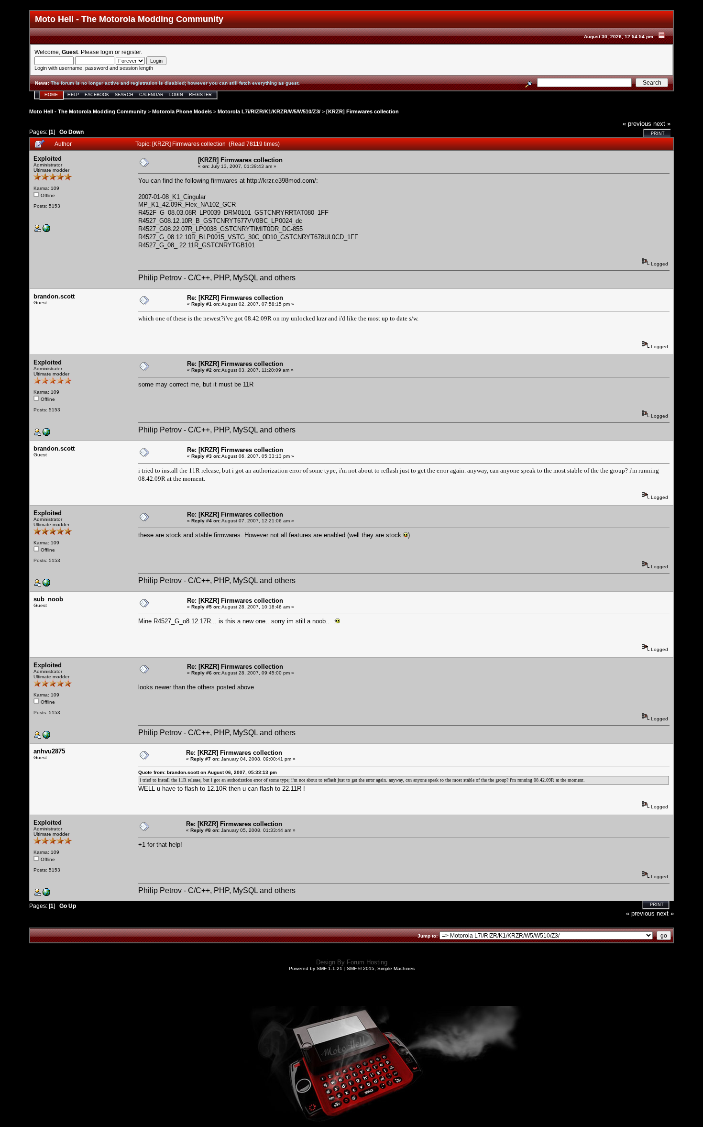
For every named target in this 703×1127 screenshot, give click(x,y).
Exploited (47, 158)
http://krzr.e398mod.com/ (281, 180)
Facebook (97, 94)
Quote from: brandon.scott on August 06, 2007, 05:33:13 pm (207, 772)
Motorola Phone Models (182, 111)
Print (658, 133)
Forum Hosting (367, 962)
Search (124, 94)
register (131, 52)
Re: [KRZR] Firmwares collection (235, 297)
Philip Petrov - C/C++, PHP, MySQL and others (217, 278)
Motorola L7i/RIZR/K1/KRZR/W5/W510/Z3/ (269, 111)
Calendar (151, 94)
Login (176, 94)
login (106, 52)
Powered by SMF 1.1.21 (315, 968)
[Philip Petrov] (46, 230)
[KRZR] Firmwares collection (362, 111)
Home (51, 94)
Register (200, 94)
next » (661, 123)
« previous (637, 123)
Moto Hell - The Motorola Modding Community (87, 111)
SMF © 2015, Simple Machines (381, 968)
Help (73, 94)
